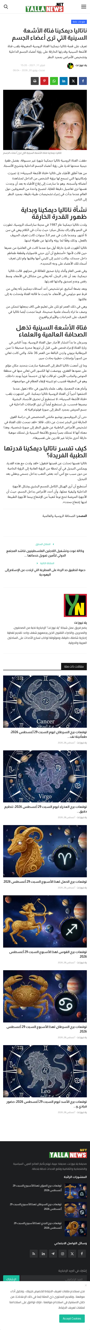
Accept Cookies (72, 1318)
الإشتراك (11, 1279)
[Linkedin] (43, 1254)
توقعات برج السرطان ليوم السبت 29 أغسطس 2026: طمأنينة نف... (48, 734)
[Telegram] (53, 1254)
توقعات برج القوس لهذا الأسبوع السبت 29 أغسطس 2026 (48, 954)
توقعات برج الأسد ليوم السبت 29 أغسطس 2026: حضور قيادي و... (46, 1104)
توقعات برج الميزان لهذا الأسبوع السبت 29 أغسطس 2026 (37, 1188)
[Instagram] (63, 1254)
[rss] (34, 1254)
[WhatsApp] (54, 81)
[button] (83, 81)
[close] (86, 1285)
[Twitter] (72, 1254)
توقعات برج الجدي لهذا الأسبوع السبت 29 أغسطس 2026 (38, 1225)
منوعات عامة (79, 22)
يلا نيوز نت (81, 65)
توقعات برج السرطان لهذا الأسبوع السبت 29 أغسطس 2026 (46, 1029)
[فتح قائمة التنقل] (84, 7)
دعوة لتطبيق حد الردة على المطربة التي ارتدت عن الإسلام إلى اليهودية (45, 572)
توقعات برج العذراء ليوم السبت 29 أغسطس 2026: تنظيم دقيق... (45, 809)
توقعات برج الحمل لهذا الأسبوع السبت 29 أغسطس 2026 (45, 881)
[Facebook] (82, 1254)
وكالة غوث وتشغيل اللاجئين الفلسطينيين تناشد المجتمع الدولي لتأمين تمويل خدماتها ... (45, 553)
